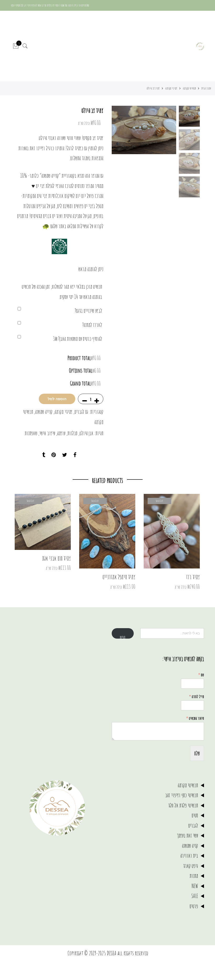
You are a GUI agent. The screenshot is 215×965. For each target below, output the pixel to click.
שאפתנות (31, 433)
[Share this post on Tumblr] (43, 455)
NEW (195, 885)
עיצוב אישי (47, 433)
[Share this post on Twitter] (64, 455)
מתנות (194, 875)
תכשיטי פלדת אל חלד (183, 805)
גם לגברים (81, 411)
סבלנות (72, 433)
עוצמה (61, 433)
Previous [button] (163, 130)
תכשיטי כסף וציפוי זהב (181, 795)
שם (201, 674)
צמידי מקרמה (171, 88)
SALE (194, 895)
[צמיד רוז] (172, 531)
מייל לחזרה (196, 696)
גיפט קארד (190, 865)
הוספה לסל (57, 399)
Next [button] (121, 130)
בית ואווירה (189, 855)
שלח (197, 753)
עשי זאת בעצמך (187, 835)
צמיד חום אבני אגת (56, 558)
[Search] (25, 46)
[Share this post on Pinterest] (53, 455)
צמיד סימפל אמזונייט (119, 577)
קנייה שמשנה (43, 411)
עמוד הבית (206, 88)
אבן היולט (86, 433)
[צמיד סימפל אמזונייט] (107, 531)
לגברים (193, 825)
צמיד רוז (193, 577)
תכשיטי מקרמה (189, 88)
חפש (122, 636)
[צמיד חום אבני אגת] (43, 522)
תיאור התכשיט (195, 718)
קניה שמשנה (190, 845)
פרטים (194, 906)
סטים (195, 815)
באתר (62, 226)
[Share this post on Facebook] (74, 455)
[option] (144, 130)
